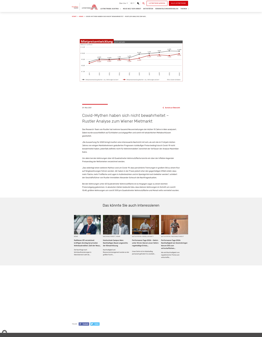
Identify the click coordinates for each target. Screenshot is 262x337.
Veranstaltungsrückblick (166, 9)
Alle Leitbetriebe (178, 3)
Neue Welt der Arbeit (132, 9)
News (76, 236)
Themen (183, 9)
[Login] (138, 3)
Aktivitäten (148, 9)
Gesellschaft (148, 236)
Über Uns (122, 3)
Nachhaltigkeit (109, 236)
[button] (143, 3)
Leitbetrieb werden (157, 3)
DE (132, 3)
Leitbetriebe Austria (109, 9)
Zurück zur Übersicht (172, 108)
